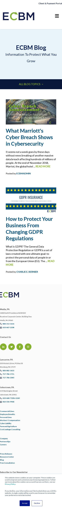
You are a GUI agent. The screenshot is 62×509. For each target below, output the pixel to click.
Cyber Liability (5, 423)
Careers (3, 444)
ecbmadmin (23, 173)
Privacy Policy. (10, 484)
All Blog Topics (29, 84)
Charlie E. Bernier (27, 271)
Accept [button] (24, 503)
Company (4, 438)
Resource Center (7, 457)
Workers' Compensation (10, 420)
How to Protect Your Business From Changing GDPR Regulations (29, 228)
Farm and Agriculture (8, 426)
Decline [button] (37, 503)
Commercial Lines (7, 411)
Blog (2, 460)
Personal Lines (6, 417)
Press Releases (6, 454)
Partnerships (5, 441)
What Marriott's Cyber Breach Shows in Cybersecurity (29, 137)
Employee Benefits (7, 414)
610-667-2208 (8, 327)
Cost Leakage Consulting (10, 429)
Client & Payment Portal (50, 3)
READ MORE (43, 166)
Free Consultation (7, 463)
